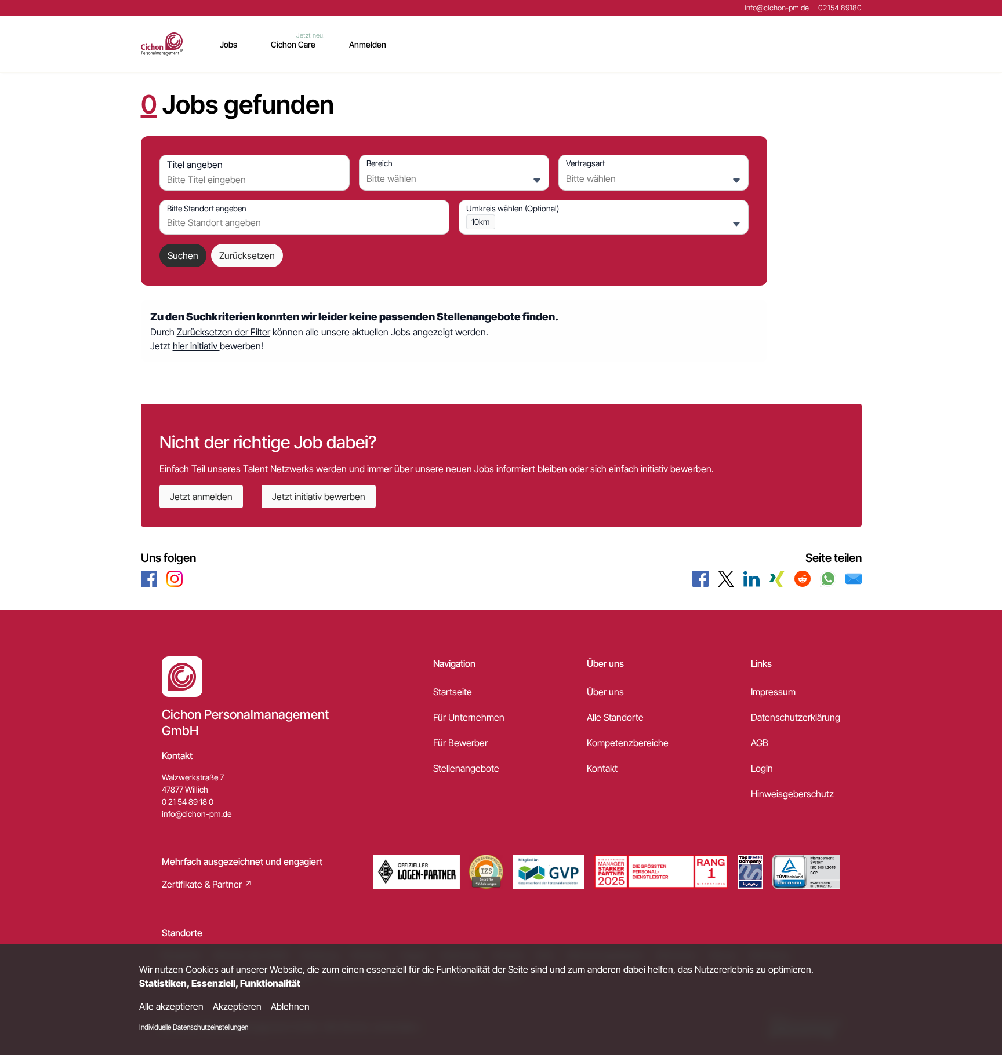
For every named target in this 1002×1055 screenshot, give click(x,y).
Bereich (379, 163)
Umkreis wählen (512, 208)
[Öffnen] (537, 180)
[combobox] (251, 180)
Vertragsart (585, 163)
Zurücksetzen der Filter (223, 332)
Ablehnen (290, 1006)
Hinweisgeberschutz (792, 794)
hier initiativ (196, 346)
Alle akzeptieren (171, 1006)
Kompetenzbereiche (628, 743)
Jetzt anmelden (201, 496)
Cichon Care (293, 44)
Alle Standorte (615, 717)
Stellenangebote (466, 768)
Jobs (228, 44)
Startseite (452, 692)
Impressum (773, 692)
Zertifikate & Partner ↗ (207, 884)
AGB (759, 743)
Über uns (605, 692)
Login (762, 768)
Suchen (183, 255)
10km (480, 222)
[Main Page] (162, 44)
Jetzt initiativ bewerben (318, 496)
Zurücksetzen (247, 255)
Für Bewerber (460, 743)
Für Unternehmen (468, 717)
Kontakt (602, 768)
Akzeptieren (237, 1006)
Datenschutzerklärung (795, 717)
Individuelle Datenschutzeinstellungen (193, 1027)
